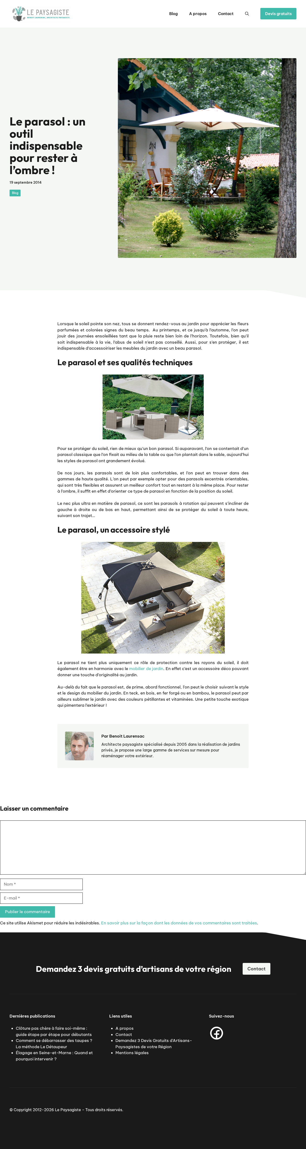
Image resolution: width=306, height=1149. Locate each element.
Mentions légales (132, 1052)
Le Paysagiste (68, 1109)
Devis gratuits (278, 13)
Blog (173, 13)
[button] (247, 13)
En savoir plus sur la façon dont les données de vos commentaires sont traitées (179, 923)
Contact (226, 13)
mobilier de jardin (146, 668)
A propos (198, 13)
